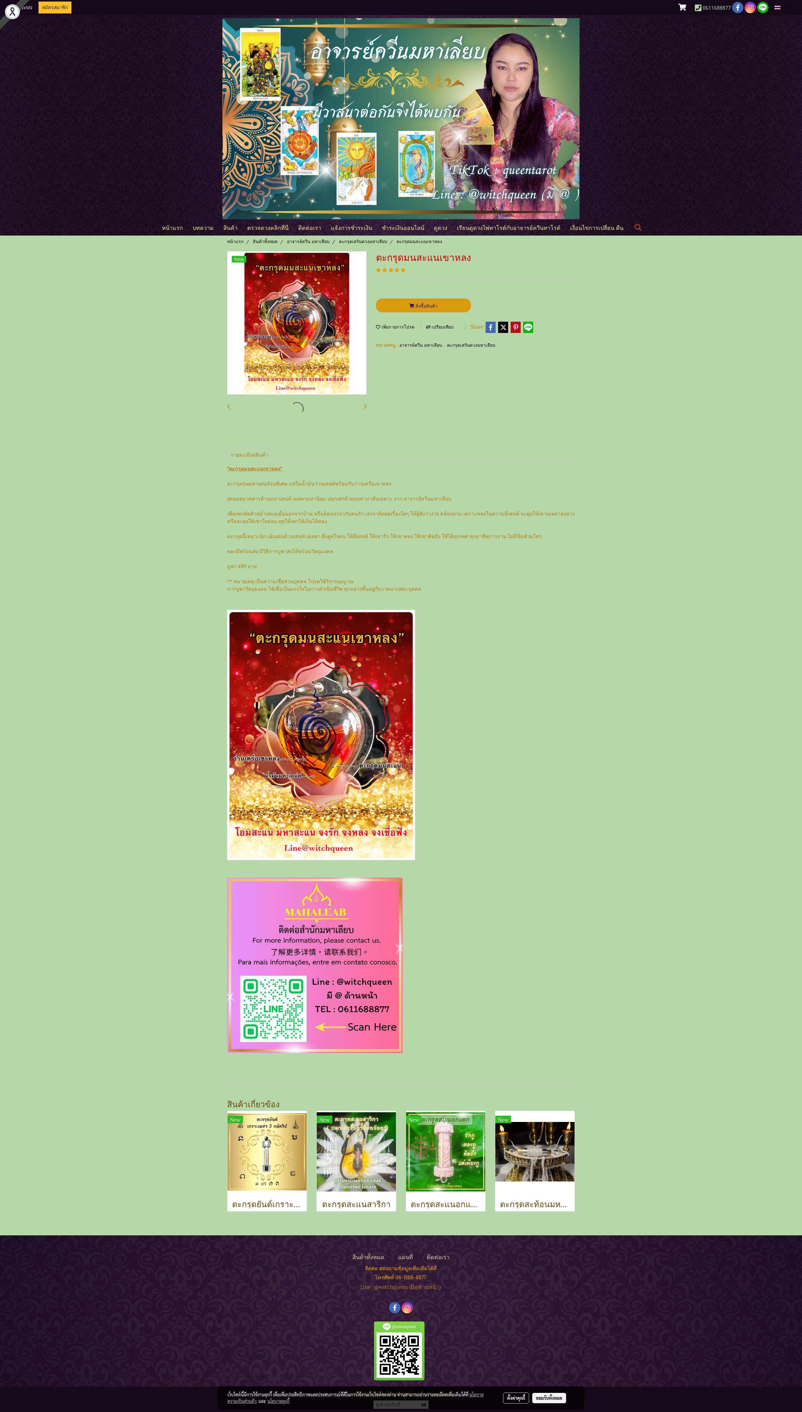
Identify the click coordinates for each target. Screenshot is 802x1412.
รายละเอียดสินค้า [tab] (249, 454)
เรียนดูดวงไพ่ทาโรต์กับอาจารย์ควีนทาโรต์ (508, 227)
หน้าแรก (172, 227)
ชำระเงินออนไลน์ (403, 227)
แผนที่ (405, 1256)
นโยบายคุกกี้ (278, 1401)
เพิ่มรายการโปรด (397, 327)
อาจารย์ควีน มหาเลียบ (421, 345)
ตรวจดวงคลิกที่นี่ (268, 227)
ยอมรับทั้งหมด (549, 1398)
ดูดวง (440, 227)
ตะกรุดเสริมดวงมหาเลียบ (471, 345)
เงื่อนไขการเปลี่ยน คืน (596, 227)
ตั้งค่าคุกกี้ (516, 1398)
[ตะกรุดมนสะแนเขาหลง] (296, 323)
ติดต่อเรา (309, 227)
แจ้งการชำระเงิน (351, 227)
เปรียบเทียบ (442, 327)
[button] (638, 227)
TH (784, 7)
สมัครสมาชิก (55, 7)
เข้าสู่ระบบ (21, 7)
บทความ (203, 227)
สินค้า (230, 227)
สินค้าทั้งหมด (368, 1256)
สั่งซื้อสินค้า (425, 305)
